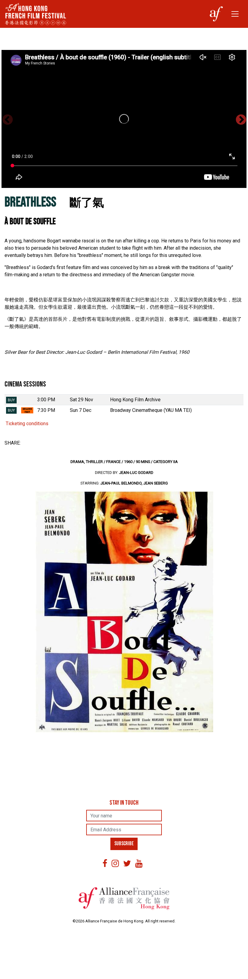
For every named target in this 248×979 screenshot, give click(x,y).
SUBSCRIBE (124, 843)
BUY (11, 400)
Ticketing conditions (26, 423)
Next (240, 120)
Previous (7, 120)
